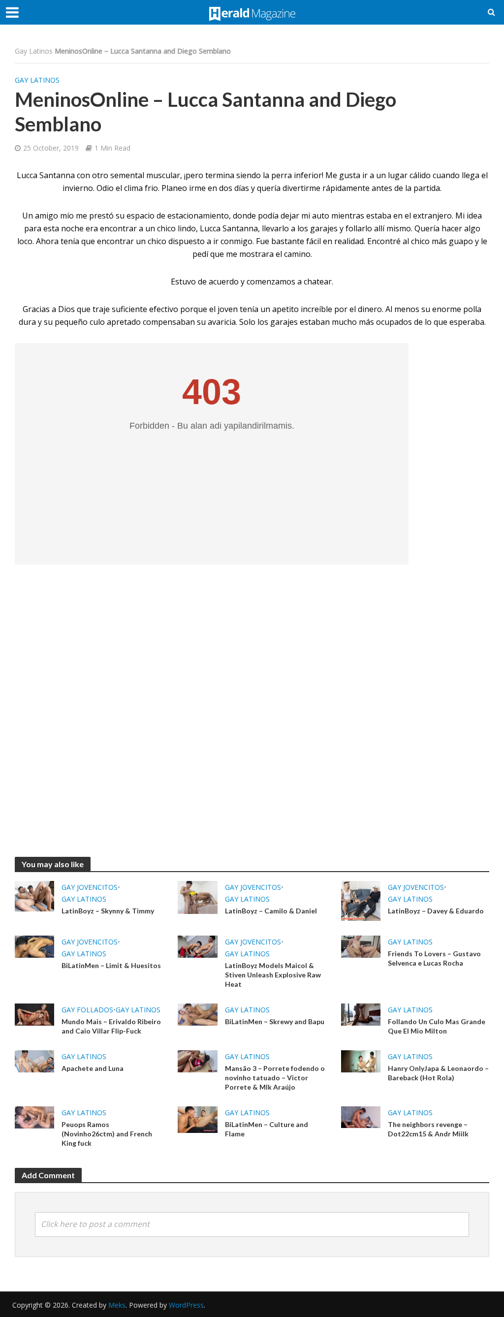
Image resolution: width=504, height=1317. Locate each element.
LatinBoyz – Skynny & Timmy (108, 911)
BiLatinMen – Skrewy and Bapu (274, 1021)
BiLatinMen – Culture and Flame (266, 1129)
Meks (117, 1305)
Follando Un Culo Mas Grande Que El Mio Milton (436, 1026)
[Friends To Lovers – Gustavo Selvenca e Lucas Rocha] (360, 946)
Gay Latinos (34, 51)
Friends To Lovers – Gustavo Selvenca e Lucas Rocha (434, 958)
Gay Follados (87, 1009)
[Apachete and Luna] (34, 1060)
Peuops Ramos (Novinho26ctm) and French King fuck (107, 1133)
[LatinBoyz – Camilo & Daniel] (197, 896)
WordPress (186, 1305)
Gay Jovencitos (90, 887)
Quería (427, 228)
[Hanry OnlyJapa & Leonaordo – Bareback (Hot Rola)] (360, 1060)
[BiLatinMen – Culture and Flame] (197, 1118)
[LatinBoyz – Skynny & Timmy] (34, 895)
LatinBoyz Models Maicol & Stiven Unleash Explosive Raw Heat (273, 974)
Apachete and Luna (93, 1068)
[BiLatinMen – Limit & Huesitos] (34, 946)
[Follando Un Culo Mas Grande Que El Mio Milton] (360, 1013)
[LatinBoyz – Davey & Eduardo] (360, 900)
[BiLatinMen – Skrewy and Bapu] (197, 1013)
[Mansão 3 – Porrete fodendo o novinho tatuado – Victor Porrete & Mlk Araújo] (197, 1060)
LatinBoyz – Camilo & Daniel (271, 911)
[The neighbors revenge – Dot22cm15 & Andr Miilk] (360, 1116)
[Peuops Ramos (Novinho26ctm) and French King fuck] (34, 1116)
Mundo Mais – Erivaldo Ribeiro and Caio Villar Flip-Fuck (111, 1026)
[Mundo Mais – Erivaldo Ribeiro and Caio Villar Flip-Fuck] (34, 1013)
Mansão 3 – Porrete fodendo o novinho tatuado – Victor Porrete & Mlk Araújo (275, 1077)
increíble (316, 309)
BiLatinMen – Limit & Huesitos (111, 965)
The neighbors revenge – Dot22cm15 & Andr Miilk (428, 1129)
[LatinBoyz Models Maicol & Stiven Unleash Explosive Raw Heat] (197, 946)
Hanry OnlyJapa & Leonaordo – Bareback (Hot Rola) (438, 1073)
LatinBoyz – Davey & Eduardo (436, 911)
